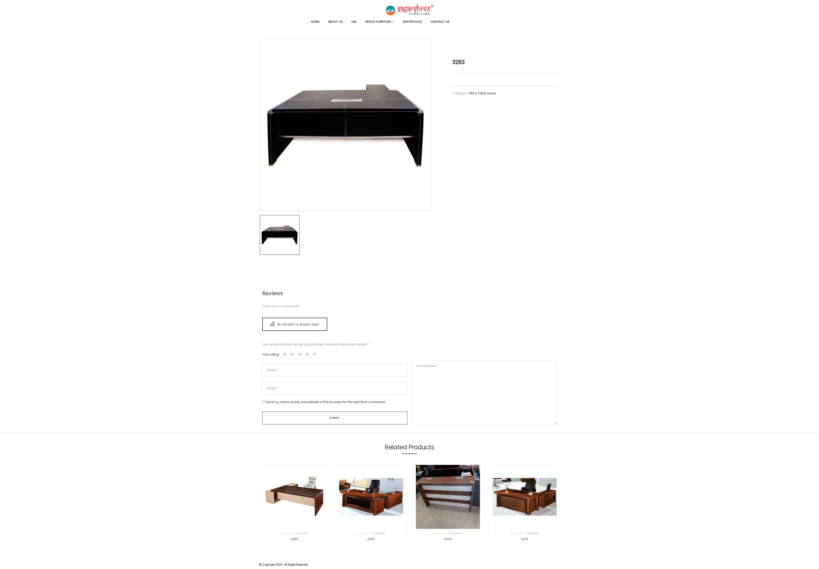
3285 (294, 539)
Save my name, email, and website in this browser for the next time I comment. (326, 402)
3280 (371, 539)
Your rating (270, 354)
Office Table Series (482, 93)
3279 (524, 539)
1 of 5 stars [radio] (285, 354)
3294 (448, 539)
